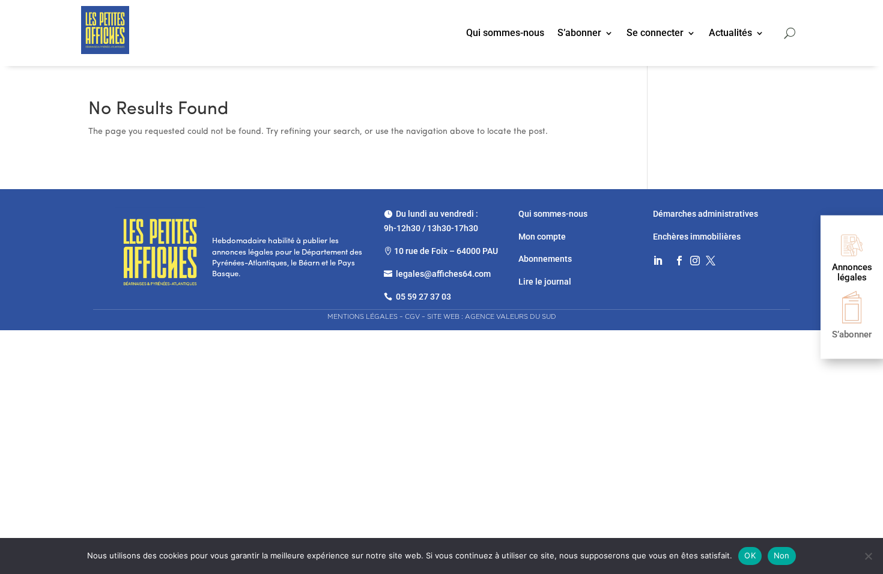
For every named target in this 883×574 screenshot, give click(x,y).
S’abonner (579, 33)
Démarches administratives (706, 214)
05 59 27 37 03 (423, 296)
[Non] (868, 556)
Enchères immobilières (697, 236)
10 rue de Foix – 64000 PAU (446, 251)
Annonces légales (852, 272)
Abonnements (545, 259)
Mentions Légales (362, 316)
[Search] (789, 33)
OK (750, 555)
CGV (412, 316)
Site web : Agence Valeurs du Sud (491, 316)
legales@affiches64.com (443, 274)
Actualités (730, 33)
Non (782, 555)
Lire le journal (544, 281)
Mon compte (542, 236)
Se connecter (655, 33)
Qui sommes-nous (505, 33)
